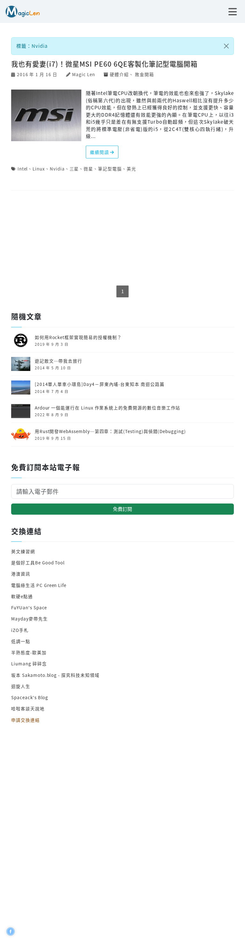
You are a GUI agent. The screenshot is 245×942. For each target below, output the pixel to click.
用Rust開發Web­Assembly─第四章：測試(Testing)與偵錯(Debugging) (110, 431)
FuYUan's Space (29, 607)
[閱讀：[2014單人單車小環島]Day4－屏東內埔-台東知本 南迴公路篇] (20, 386)
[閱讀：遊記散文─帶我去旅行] (20, 363)
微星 (88, 168)
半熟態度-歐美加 (29, 652)
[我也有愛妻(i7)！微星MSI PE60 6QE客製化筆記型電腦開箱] (46, 114)
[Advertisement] (122, 238)
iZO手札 (20, 630)
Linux (39, 168)
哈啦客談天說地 (28, 708)
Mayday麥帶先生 (29, 618)
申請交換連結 (25, 720)
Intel (23, 168)
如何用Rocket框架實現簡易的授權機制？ (78, 337)
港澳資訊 (20, 573)
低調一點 (20, 641)
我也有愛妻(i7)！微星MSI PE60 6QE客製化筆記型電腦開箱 (104, 64)
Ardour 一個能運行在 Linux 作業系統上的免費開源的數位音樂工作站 (108, 407)
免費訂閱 (122, 508)
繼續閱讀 (100, 152)
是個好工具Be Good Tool (38, 562)
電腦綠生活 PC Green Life (38, 585)
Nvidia (57, 168)
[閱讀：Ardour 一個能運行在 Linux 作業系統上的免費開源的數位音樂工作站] (20, 410)
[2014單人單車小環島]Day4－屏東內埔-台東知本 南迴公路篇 (100, 384)
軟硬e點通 (22, 596)
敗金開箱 (144, 74)
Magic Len (83, 74)
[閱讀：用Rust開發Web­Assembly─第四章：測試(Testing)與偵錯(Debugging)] (20, 434)
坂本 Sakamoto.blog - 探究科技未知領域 (55, 675)
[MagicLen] (20, 10)
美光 (131, 168)
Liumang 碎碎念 (29, 663)
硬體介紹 (119, 74)
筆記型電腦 (110, 168)
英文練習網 (23, 551)
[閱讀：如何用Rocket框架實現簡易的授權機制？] (20, 340)
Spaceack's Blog (29, 697)
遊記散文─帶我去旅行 (58, 361)
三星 (74, 168)
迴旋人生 (20, 686)
